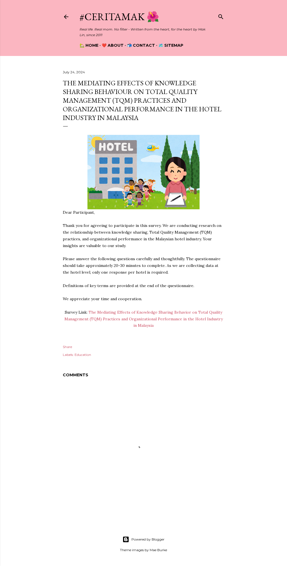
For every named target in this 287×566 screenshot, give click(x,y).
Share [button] (67, 347)
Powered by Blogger (148, 539)
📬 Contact (141, 45)
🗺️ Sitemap (170, 45)
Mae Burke (158, 550)
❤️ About (113, 45)
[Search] (220, 15)
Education (83, 355)
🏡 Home (89, 45)
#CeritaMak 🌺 (119, 16)
